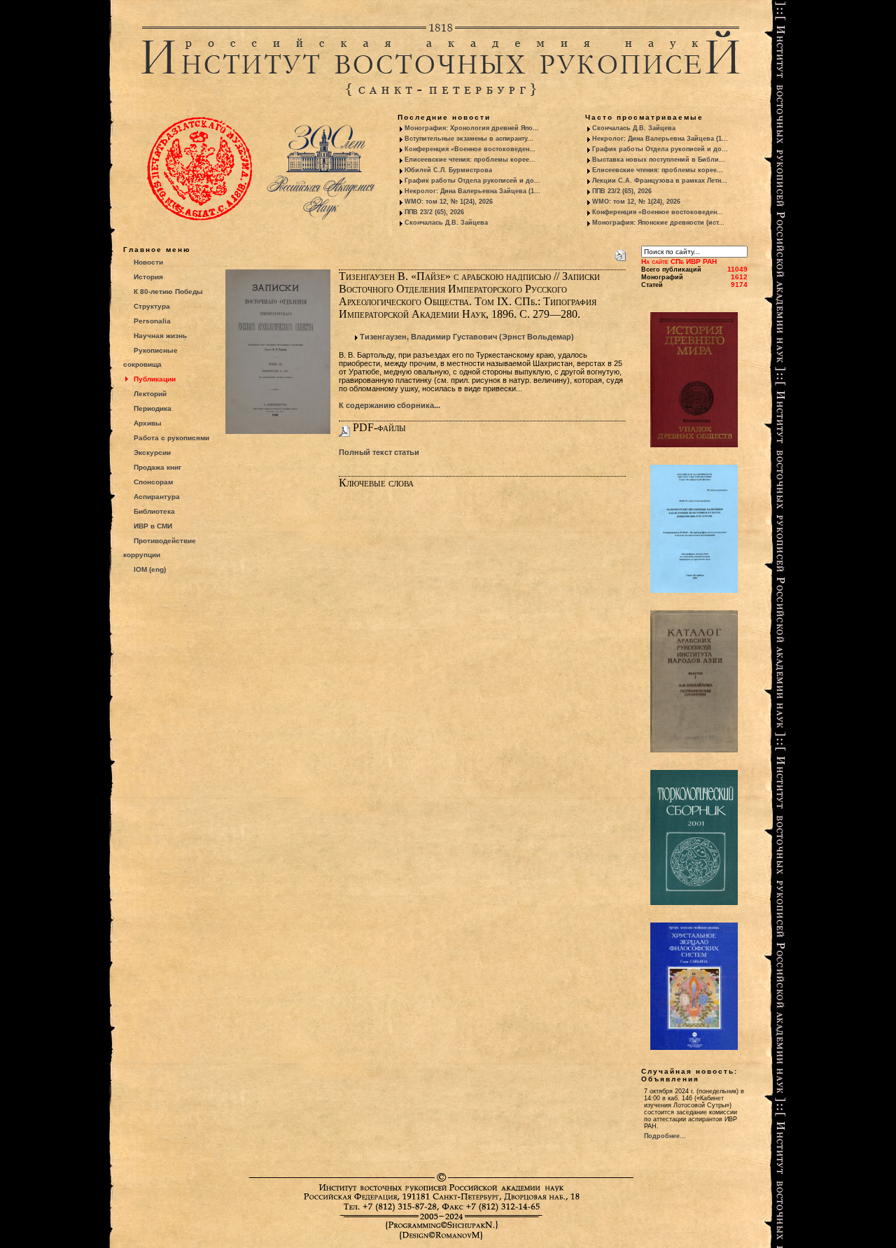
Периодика (153, 408)
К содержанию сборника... (389, 405)
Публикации (155, 379)
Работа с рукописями (171, 438)
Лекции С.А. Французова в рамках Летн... (659, 180)
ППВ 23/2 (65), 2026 (434, 212)
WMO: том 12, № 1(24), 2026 (449, 201)
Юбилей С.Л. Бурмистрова (448, 170)
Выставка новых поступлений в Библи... (658, 159)
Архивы (148, 423)
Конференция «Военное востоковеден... (470, 149)
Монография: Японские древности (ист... (658, 222)
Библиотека (154, 511)
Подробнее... (665, 1136)
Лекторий (150, 394)
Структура (152, 306)
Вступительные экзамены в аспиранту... (469, 138)
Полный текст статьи (379, 452)
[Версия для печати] (620, 252)
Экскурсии (152, 452)
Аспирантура (157, 496)
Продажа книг (157, 467)
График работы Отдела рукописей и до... (472, 180)
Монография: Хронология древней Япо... (472, 128)
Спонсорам (153, 482)
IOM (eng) (150, 569)
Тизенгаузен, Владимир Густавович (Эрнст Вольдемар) (467, 336)
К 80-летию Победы (168, 291)
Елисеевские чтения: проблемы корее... (470, 159)
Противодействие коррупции (159, 548)
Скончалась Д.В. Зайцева (446, 222)
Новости (148, 262)
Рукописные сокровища (150, 357)
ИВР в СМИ (153, 526)
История (148, 277)
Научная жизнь (160, 335)
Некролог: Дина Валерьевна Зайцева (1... (472, 191)
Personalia (152, 321)
